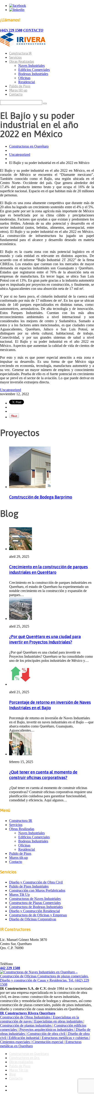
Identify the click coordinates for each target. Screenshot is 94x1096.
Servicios (15, 57)
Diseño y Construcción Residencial (34, 911)
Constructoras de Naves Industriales (35, 899)
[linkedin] (16, 10)
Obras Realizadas (21, 61)
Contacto (16, 94)
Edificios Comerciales (34, 70)
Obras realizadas (21, 1062)
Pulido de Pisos (19, 86)
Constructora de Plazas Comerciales (35, 903)
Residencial (26, 82)
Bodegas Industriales (33, 74)
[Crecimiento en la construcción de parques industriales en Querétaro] (20, 549)
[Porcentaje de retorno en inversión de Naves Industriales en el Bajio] (20, 684)
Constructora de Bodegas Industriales (36, 907)
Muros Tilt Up (19, 894)
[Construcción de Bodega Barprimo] (30, 487)
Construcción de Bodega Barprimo (40, 497)
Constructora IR (20, 53)
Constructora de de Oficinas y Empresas (38, 915)
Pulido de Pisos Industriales (29, 886)
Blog (12, 1074)
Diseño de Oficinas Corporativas (32, 919)
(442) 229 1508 (11, 30)
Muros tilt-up (18, 90)
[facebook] (17, 6)
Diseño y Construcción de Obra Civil (36, 882)
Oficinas (24, 78)
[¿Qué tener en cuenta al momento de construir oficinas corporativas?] (20, 754)
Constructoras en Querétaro (29, 146)
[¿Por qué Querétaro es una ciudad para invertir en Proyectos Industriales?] (20, 619)
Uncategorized (19, 154)
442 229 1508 (10, 968)
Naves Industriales (31, 66)
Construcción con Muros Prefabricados (37, 890)
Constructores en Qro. (24, 1058)
